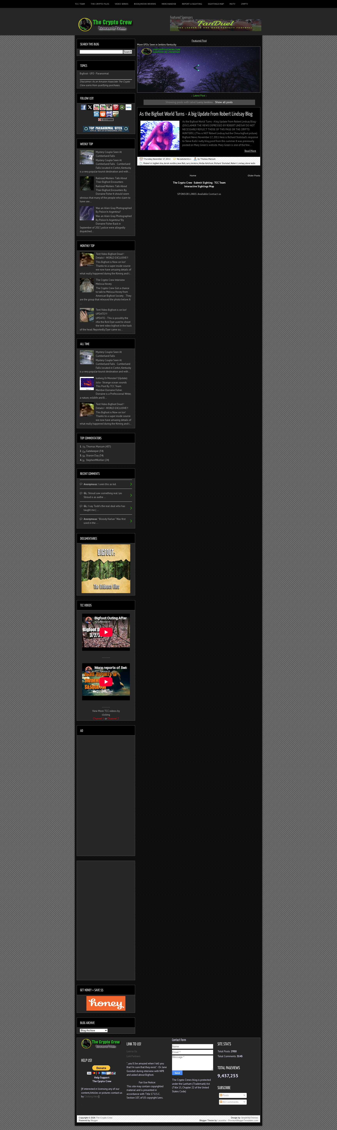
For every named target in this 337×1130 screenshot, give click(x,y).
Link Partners (133, 1056)
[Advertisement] (199, 206)
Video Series (121, 4)
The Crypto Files (100, 4)
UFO (92, 73)
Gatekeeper (92, 451)
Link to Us (132, 1051)
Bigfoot (84, 73)
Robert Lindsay (237, 163)
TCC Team (80, 4)
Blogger (94, 1120)
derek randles (170, 163)
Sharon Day (92, 455)
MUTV (232, 4)
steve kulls (250, 163)
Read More (250, 151)
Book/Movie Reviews (145, 4)
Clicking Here (91, 1096)
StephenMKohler (95, 460)
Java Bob (181, 163)
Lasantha (221, 1120)
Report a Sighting (192, 4)
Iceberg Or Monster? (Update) (111, 378)
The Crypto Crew (104, 1118)
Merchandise (169, 4)
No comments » (184, 159)
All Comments (230, 1102)
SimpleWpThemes (249, 1118)
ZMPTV (244, 4)
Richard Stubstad (222, 163)
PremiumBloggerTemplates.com (243, 1120)
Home (193, 175)
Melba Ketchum (206, 163)
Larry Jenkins (192, 163)
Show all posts (224, 102)
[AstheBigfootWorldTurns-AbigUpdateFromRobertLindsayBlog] (196, 113)
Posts (225, 1095)
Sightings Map (216, 4)
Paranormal (102, 73)
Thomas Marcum (95, 446)
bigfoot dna (158, 163)
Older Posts (254, 175)
